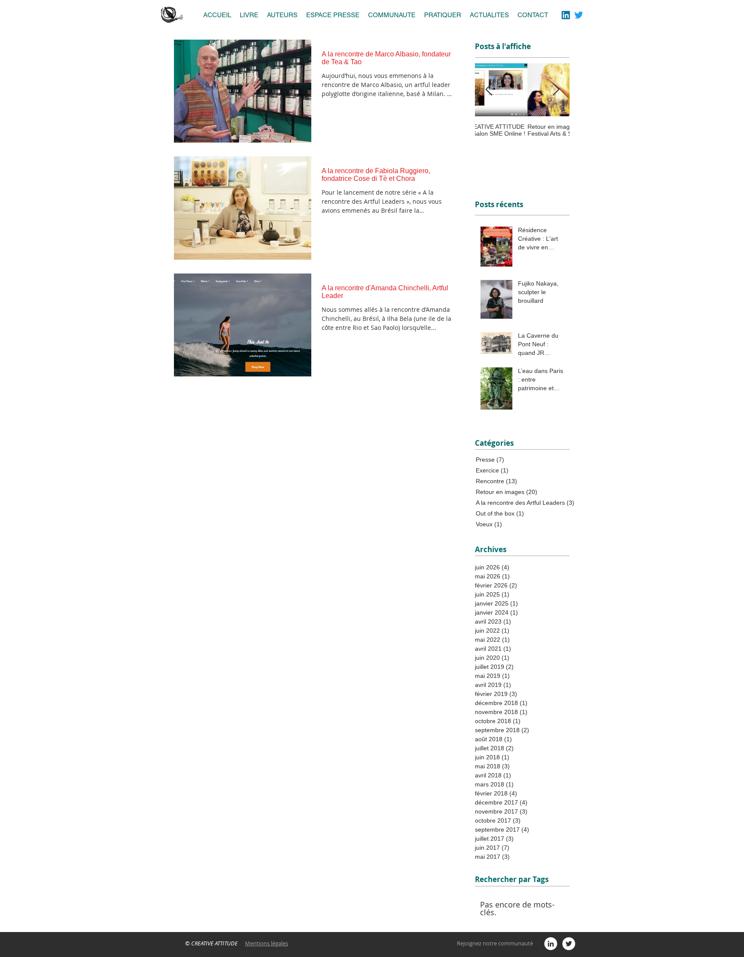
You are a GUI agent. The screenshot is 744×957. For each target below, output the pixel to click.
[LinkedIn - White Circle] (550, 943)
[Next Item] (556, 89)
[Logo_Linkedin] (565, 15)
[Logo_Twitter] (578, 15)
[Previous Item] (489, 89)
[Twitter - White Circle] (568, 943)
